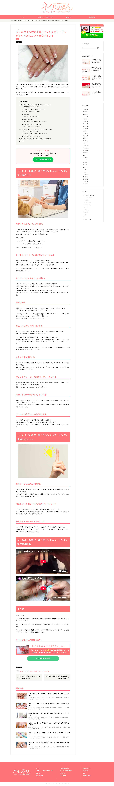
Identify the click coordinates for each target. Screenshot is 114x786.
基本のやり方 (87, 212)
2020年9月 (85, 129)
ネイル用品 (86, 207)
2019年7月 (85, 158)
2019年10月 (86, 150)
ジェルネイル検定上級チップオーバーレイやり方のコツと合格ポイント (29, 677)
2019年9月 (85, 153)
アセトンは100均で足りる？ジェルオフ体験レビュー (96, 93)
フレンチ (40, 671)
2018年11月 (86, 177)
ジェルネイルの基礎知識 (89, 195)
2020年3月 (85, 141)
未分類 (85, 215)
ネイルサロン (87, 200)
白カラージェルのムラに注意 (31, 131)
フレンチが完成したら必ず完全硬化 (32, 127)
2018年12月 (86, 174)
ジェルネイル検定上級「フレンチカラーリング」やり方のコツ (36, 105)
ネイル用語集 (87, 210)
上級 (44, 671)
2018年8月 (85, 184)
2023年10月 (86, 119)
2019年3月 (85, 167)
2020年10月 (86, 126)
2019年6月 (85, 160)
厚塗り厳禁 (26, 114)
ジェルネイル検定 (32, 671)
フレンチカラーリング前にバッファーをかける (35, 122)
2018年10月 (86, 179)
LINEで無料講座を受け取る (43, 159)
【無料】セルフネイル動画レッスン (45, 17)
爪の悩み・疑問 (87, 219)
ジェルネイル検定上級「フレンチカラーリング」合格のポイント (36, 129)
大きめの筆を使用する (29, 119)
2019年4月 (85, 165)
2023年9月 (85, 121)
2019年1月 (85, 172)
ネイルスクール (87, 203)
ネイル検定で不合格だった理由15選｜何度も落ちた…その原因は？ (56, 677)
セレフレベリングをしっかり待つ (32, 112)
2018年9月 (85, 182)
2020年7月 (85, 131)
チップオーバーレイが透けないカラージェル (34, 109)
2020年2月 (85, 143)
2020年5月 (85, 136)
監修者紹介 (68, 17)
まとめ (22, 141)
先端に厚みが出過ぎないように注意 (32, 124)
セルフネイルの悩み (88, 198)
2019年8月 (85, 155)
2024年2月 (85, 117)
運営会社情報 (92, 17)
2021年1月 (85, 124)
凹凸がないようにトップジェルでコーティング (35, 134)
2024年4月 (85, 114)
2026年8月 (85, 109)
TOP (23, 20)
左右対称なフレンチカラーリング (32, 136)
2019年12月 (86, 145)
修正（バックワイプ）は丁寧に (31, 117)
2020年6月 (85, 133)
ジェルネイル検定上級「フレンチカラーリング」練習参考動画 (36, 139)
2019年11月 (86, 148)
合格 (47, 671)
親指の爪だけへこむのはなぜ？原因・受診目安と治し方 (96, 69)
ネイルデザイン (87, 205)
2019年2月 (85, 170)
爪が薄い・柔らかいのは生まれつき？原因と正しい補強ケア (96, 61)
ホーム (22, 17)
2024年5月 (85, 112)
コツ (25, 671)
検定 (17, 39)
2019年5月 (85, 162)
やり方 (21, 671)
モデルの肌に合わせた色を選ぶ (31, 107)
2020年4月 (85, 138)
